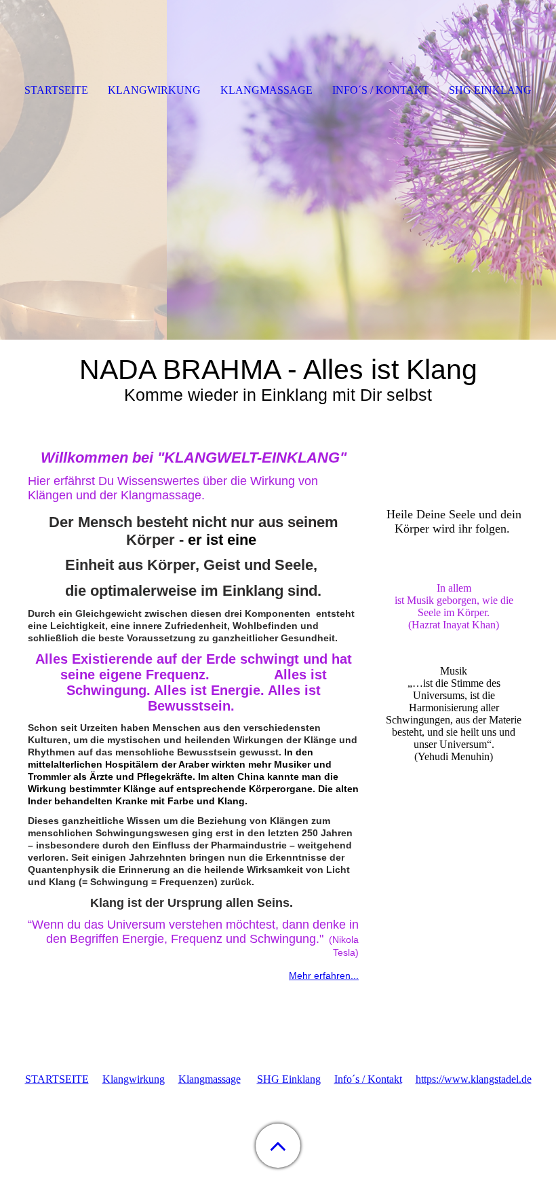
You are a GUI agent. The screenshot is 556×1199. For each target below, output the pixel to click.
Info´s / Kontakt (368, 1079)
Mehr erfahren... (324, 975)
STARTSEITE (57, 1079)
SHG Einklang (289, 1079)
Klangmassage (209, 1079)
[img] (278, 170)
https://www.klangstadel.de (474, 1079)
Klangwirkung (133, 1079)
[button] (278, 1146)
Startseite (56, 90)
